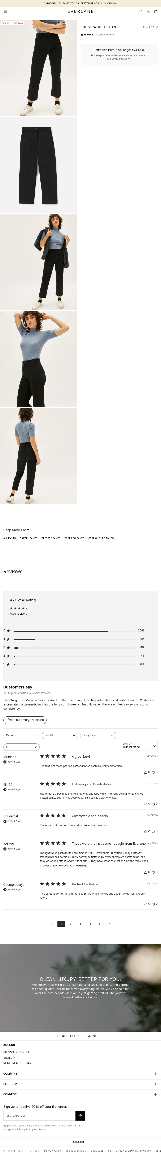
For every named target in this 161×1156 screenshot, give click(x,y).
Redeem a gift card (18, 1063)
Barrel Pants (28, 538)
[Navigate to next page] (109, 924)
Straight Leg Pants (101, 538)
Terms (42, 1129)
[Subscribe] (80, 1116)
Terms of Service (76, 1151)
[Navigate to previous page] (51, 924)
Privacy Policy (25, 1129)
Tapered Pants (51, 538)
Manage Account (16, 1052)
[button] (156, 11)
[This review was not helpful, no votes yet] (153, 772)
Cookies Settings (101, 1151)
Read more (81, 865)
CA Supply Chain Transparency (133, 1151)
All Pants (9, 538)
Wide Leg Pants (74, 538)
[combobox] (21, 737)
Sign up (9, 1058)
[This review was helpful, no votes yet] (145, 772)
